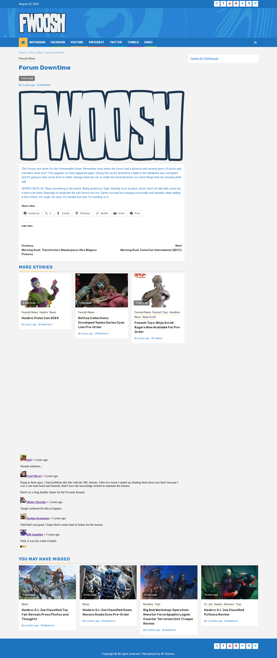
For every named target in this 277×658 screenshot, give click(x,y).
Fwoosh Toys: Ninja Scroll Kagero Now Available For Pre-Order (158, 327)
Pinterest (96, 42)
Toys (157, 604)
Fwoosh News (27, 58)
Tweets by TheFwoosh (204, 58)
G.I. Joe (208, 604)
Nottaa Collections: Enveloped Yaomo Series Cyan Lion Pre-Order (101, 322)
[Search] (255, 42)
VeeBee (158, 338)
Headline (174, 312)
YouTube (76, 42)
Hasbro (44, 312)
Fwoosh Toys (160, 312)
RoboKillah (45, 85)
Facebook (58, 42)
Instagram (37, 42)
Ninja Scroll (149, 317)
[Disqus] (101, 398)
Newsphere (150, 654)
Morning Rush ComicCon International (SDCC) (151, 248)
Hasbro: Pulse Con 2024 (40, 318)
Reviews (148, 604)
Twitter (116, 42)
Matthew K (46, 324)
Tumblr (133, 42)
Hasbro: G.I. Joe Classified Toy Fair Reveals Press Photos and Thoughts (45, 614)
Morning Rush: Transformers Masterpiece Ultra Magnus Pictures (59, 250)
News (53, 312)
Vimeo (148, 42)
